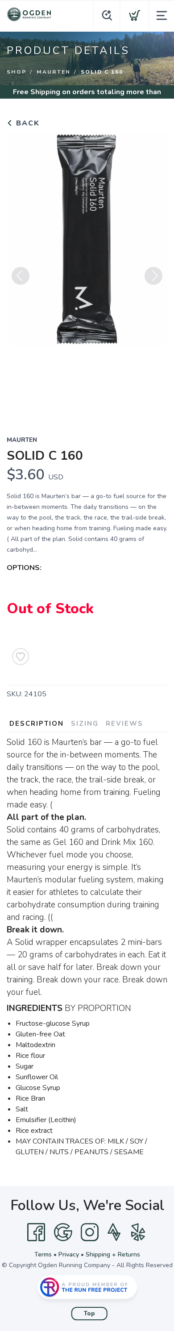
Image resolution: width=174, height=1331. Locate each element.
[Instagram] (89, 1232)
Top (89, 1314)
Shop (16, 71)
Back (26, 123)
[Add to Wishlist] (20, 656)
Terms (43, 1254)
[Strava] (114, 1232)
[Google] (63, 1232)
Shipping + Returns (113, 1254)
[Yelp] (138, 1232)
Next (153, 276)
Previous (20, 276)
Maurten (53, 71)
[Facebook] (36, 1232)
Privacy (68, 1254)
